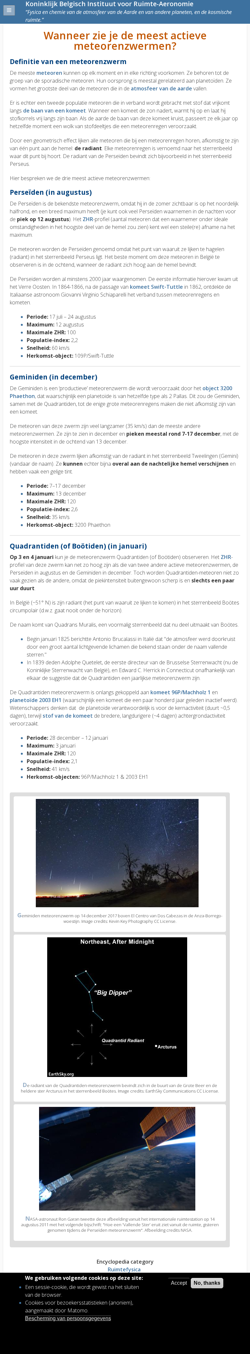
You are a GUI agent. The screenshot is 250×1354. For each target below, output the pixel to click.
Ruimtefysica (124, 1269)
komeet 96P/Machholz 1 (180, 692)
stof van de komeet (68, 715)
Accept (179, 1283)
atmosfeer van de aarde (161, 88)
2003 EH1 (50, 700)
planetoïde (24, 700)
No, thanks (207, 1283)
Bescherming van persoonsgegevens (68, 1318)
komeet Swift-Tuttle (156, 286)
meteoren (49, 72)
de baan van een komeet (54, 110)
